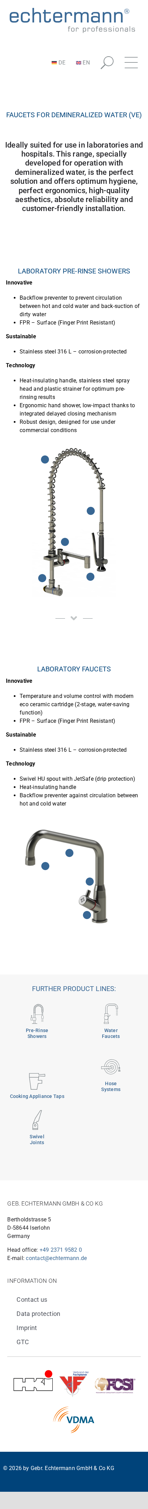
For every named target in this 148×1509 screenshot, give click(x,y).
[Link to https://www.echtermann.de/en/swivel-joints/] (37, 1120)
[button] (107, 62)
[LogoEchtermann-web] (71, 7)
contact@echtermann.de (56, 1258)
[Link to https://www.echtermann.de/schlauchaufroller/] (111, 1067)
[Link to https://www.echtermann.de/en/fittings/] (111, 1013)
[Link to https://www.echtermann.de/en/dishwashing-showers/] (37, 1013)
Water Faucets (111, 1033)
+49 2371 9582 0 (61, 1250)
